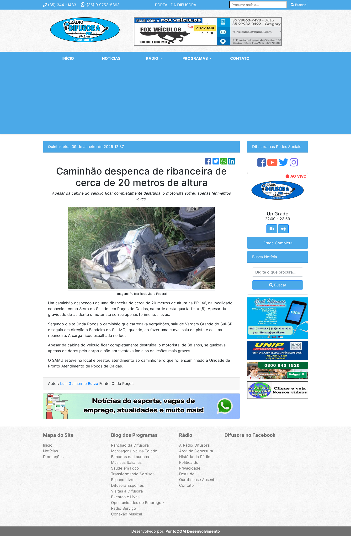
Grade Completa (277, 243)
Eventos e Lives (125, 496)
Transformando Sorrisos (132, 473)
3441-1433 (62, 4)
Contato (240, 58)
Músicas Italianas (126, 462)
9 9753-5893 (103, 4)
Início (68, 58)
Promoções (53, 456)
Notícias (111, 58)
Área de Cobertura (196, 450)
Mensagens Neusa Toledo (134, 450)
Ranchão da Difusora (130, 445)
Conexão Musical (126, 514)
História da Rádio (194, 456)
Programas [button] (195, 58)
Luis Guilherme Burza (79, 383)
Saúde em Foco (125, 468)
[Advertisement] (175, 100)
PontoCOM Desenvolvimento (192, 531)
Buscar (300, 5)
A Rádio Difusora (194, 445)
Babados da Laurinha (130, 456)
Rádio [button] (152, 58)
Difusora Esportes (127, 485)
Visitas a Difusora (127, 491)
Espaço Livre (122, 479)
